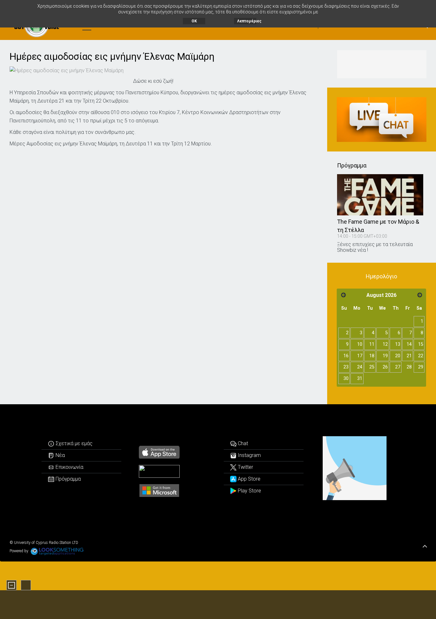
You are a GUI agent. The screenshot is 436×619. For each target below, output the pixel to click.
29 (420, 367)
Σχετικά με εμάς (73, 443)
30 (346, 378)
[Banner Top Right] (382, 64)
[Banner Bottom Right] (355, 468)
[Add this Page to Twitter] (147, 70)
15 (420, 344)
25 (371, 367)
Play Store (249, 491)
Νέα (59, 455)
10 (359, 344)
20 (397, 356)
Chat (242, 443)
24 (359, 367)
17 (359, 356)
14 (409, 344)
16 (346, 356)
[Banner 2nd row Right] (382, 119)
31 (359, 378)
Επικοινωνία (68, 467)
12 (385, 344)
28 (409, 367)
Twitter (245, 467)
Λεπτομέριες (246, 21)
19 (385, 356)
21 (409, 356)
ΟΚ (194, 21)
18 (371, 356)
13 (397, 344)
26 (385, 367)
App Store (248, 479)
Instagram (249, 455)
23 (346, 367)
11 (371, 344)
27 (397, 367)
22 (420, 356)
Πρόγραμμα (67, 479)
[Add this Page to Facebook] (137, 70)
